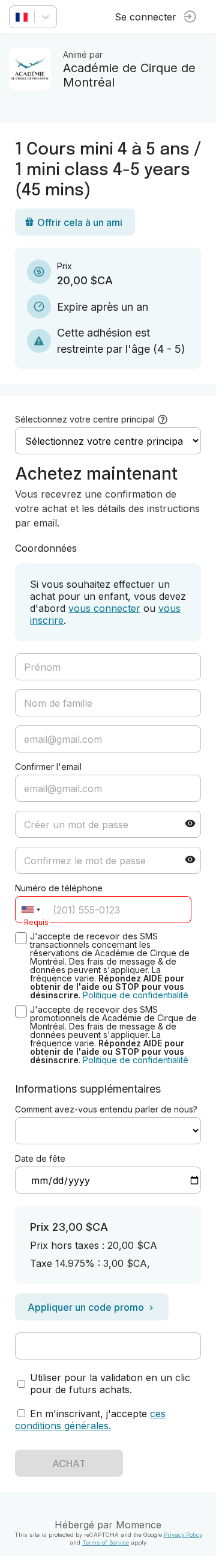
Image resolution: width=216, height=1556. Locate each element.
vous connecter (104, 608)
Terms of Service (105, 1542)
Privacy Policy (183, 1534)
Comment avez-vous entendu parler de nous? (106, 1109)
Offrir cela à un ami (79, 222)
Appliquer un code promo (86, 1307)
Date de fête (40, 1158)
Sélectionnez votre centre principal (85, 419)
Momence (138, 1525)
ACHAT (69, 1463)
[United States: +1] (31, 910)
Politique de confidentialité (135, 995)
